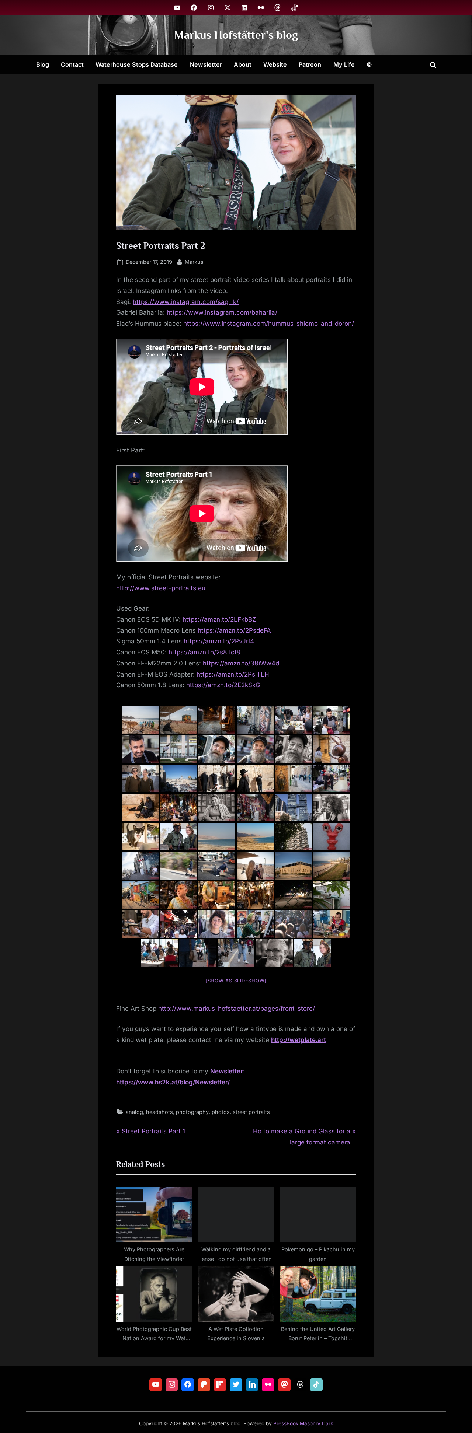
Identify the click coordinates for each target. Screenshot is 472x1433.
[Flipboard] (220, 1385)
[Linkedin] (252, 1385)
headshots (159, 1112)
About (242, 64)
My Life (344, 64)
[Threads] (300, 1385)
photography (192, 1112)
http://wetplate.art (298, 1040)
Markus (194, 261)
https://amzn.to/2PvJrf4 (219, 641)
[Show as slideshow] (236, 980)
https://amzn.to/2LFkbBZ (219, 619)
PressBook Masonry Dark (303, 1423)
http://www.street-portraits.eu (160, 588)
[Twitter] (236, 1385)
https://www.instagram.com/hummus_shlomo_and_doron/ (268, 323)
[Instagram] (172, 1385)
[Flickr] (268, 1385)
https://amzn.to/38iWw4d (241, 663)
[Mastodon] (284, 1385)
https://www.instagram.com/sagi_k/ (186, 301)
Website (275, 64)
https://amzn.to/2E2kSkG (223, 685)
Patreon (310, 64)
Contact (72, 64)
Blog (42, 64)
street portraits (251, 1112)
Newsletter (206, 64)
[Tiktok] (316, 1385)
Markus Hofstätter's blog (236, 34)
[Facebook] (188, 1385)
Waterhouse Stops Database (137, 64)
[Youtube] (156, 1385)
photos (221, 1112)
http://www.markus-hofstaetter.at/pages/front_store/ (236, 1008)
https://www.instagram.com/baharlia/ (222, 312)
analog (134, 1112)
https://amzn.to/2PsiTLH (233, 674)
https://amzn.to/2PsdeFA (234, 630)
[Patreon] (204, 1385)
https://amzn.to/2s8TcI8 (204, 652)
